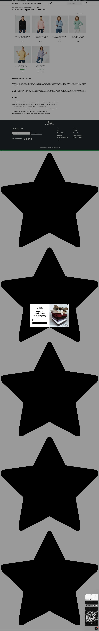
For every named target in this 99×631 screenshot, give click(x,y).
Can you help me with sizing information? (90, 608)
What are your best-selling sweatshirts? (89, 602)
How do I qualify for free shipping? (92, 605)
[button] (96, 628)
